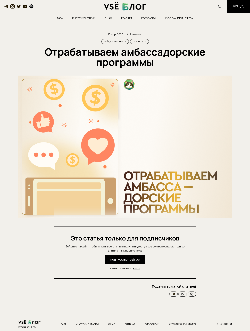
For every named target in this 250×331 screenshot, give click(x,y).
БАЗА (60, 18)
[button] (6, 6)
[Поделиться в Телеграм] (173, 294)
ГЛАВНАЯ (126, 18)
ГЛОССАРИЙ (148, 18)
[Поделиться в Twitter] (182, 294)
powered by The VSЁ (27, 327)
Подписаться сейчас (125, 259)
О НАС (108, 18)
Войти (136, 268)
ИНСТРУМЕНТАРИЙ (83, 18)
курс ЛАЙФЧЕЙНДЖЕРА (179, 18)
